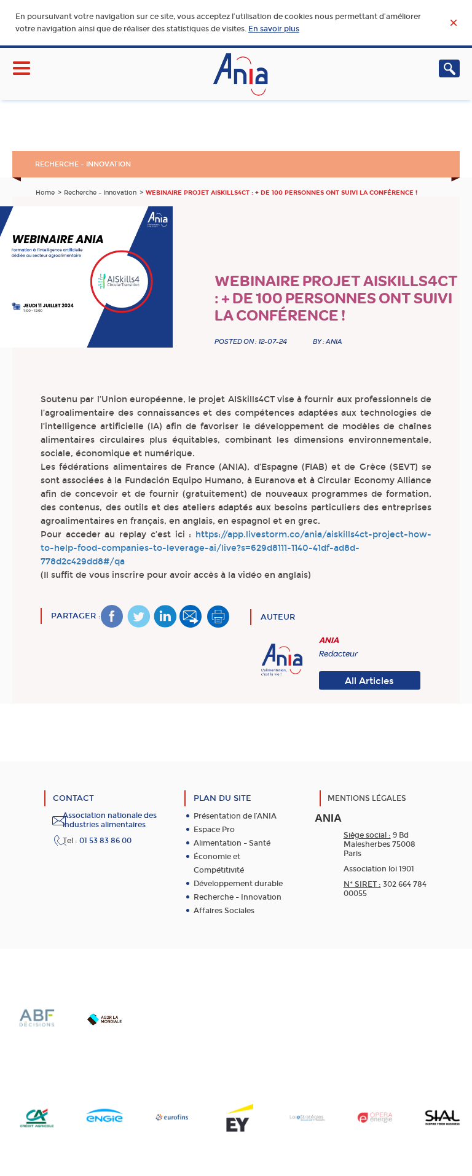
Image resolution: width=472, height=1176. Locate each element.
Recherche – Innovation (83, 164)
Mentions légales (367, 798)
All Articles (369, 681)
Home (45, 193)
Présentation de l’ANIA (235, 816)
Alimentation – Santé (232, 843)
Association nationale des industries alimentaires (110, 820)
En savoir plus (273, 29)
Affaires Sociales (224, 910)
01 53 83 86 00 (105, 840)
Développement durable (238, 883)
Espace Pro (214, 829)
